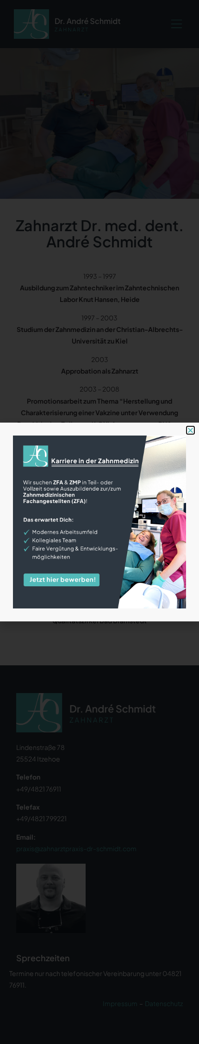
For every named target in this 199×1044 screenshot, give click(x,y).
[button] (190, 430)
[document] (99, 522)
